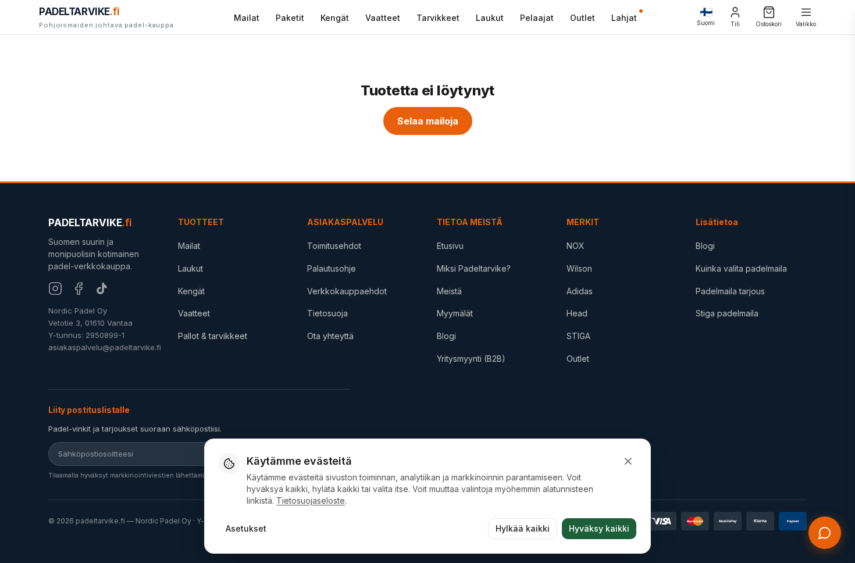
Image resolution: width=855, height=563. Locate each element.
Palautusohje (331, 268)
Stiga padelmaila (727, 313)
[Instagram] (55, 288)
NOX (576, 246)
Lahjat (624, 18)
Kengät (334, 18)
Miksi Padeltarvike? (474, 268)
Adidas (580, 291)
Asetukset (246, 528)
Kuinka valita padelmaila (741, 268)
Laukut (490, 18)
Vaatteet (382, 18)
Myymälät (455, 313)
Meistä (449, 291)
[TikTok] (102, 288)
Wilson (579, 268)
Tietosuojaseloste (310, 500)
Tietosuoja (327, 313)
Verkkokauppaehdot (347, 291)
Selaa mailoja (427, 121)
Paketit (290, 18)
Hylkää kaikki (523, 528)
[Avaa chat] (824, 532)
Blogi (446, 336)
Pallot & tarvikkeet (212, 336)
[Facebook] (79, 288)
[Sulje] (628, 461)
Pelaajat (537, 18)
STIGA (578, 336)
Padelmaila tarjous (730, 291)
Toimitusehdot (334, 246)
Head (577, 313)
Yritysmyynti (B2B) (471, 359)
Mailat (246, 18)
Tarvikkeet (437, 18)
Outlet (582, 18)
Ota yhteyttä (330, 336)
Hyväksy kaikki (599, 528)
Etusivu (450, 246)
